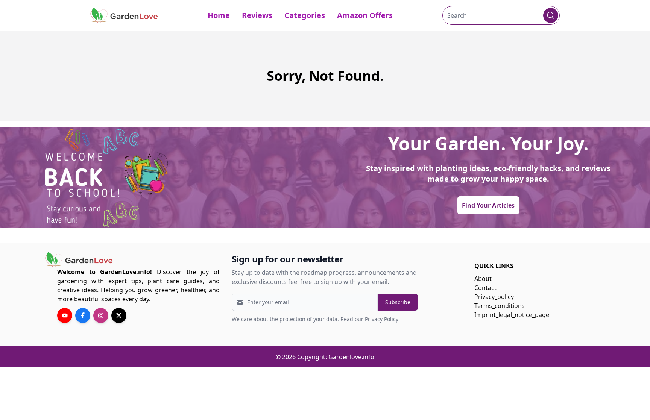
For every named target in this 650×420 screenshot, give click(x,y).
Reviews (257, 15)
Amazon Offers (365, 15)
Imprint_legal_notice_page (511, 315)
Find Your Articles (488, 205)
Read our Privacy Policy (369, 319)
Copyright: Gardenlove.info (335, 357)
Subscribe (397, 302)
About (483, 278)
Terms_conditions (499, 306)
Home (219, 15)
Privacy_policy (494, 297)
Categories (304, 15)
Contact (485, 288)
